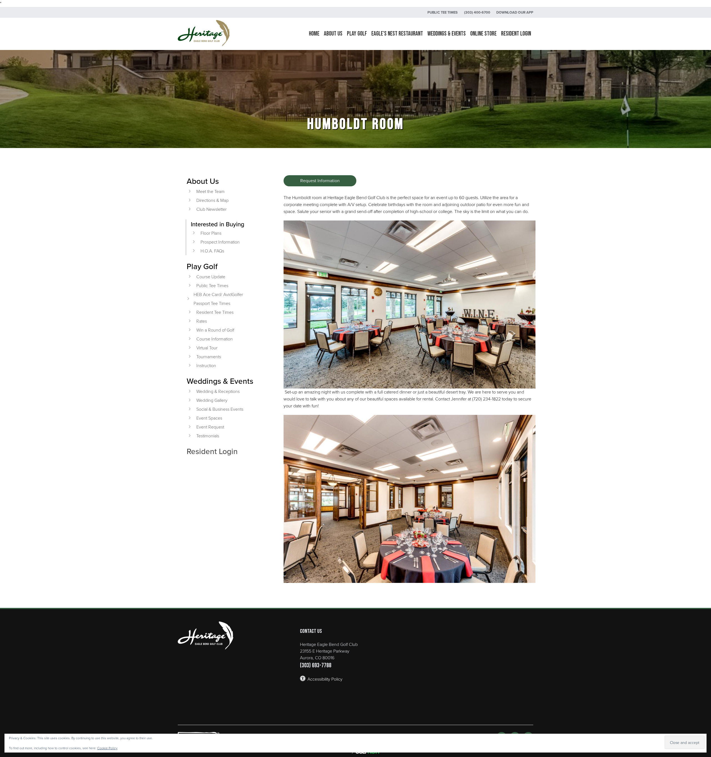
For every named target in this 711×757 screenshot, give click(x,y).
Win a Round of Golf (215, 330)
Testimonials (207, 436)
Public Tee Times (442, 12)
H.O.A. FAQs (212, 251)
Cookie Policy (107, 748)
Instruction (206, 365)
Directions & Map (212, 200)
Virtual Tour (206, 348)
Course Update (210, 277)
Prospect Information (220, 242)
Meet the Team (210, 191)
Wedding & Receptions (218, 391)
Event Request (210, 427)
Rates (201, 321)
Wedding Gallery (211, 400)
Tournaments (208, 357)
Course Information (214, 339)
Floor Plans (211, 233)
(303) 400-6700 (477, 12)
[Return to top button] (704, 587)
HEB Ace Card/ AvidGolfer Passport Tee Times (218, 298)
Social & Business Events (219, 409)
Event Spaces (209, 418)
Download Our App (514, 12)
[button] (333, 34)
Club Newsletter (211, 209)
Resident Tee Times (215, 312)
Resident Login (212, 451)
